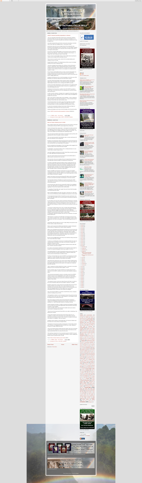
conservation (82, 327)
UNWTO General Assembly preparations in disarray (58, 35)
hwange (91, 348)
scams (90, 376)
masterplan (92, 361)
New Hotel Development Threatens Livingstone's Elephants (88, 152)
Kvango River (88, 355)
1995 (82, 287)
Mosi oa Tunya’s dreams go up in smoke (56, 122)
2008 (82, 271)
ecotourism (93, 339)
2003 (82, 278)
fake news (89, 343)
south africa (85, 377)
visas (83, 392)
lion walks (88, 357)
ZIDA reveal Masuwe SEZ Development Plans (88, 87)
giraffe (92, 345)
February (83, 263)
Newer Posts (50, 344)
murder (81, 365)
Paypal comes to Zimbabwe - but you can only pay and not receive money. (87, 80)
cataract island (89, 322)
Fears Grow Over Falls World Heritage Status (88, 192)
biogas (81, 319)
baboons (87, 317)
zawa (89, 400)
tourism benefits (92, 379)
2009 (82, 269)
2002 (82, 279)
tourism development (85, 380)
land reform (82, 356)
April (83, 260)
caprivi (86, 321)
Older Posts (74, 344)
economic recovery (87, 339)
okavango (93, 366)
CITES (88, 325)
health (84, 347)
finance (87, 344)
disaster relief (86, 337)
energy (87, 341)
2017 (82, 238)
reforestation (81, 373)
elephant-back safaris (91, 340)
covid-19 (87, 328)
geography (85, 345)
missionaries (86, 363)
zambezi (93, 398)
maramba (87, 361)
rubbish (90, 375)
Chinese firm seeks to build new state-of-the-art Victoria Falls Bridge (89, 143)
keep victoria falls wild (91, 354)
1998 (82, 284)
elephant (83, 340)
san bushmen (86, 376)
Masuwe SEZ (86, 362)
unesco (81, 386)
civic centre (91, 325)
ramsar (88, 372)
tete (83, 378)
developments (87, 336)
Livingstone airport (88, 358)
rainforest (82, 372)
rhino (82, 374)
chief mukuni (87, 324)
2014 (82, 242)
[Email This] (65, 115)
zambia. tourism (84, 400)
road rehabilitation (85, 375)
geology (89, 345)
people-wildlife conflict (90, 368)
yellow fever (88, 398)
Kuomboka (83, 355)
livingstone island (84, 359)
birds (84, 319)
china (81, 325)
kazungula (83, 354)
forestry (92, 344)
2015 (82, 241)
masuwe (81, 362)
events (81, 343)
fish (89, 344)
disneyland (91, 337)
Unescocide (88, 386)
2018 (82, 236)
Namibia (89, 365)
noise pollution (88, 366)
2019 (82, 235)
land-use (87, 356)
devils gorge (92, 336)
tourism (56, 341)
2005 (82, 275)
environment (81, 342)
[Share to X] (67, 115)
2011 (82, 266)
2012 (82, 245)
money (94, 363)
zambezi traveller (85, 399)
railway (85, 371)
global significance (82, 346)
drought (81, 338)
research (93, 373)
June (83, 257)
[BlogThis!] (66, 115)
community (90, 326)
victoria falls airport (83, 388)
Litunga (93, 357)
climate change (82, 326)
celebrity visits (85, 323)
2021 (82, 232)
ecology (89, 338)
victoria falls (60, 341)
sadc (81, 376)
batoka (86, 318)
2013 (82, 244)
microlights (92, 362)
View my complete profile (84, 75)
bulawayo (81, 321)
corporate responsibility (90, 327)
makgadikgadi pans (82, 361)
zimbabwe (64, 341)
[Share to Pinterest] (69, 115)
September (84, 249)
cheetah (82, 324)
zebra (92, 400)
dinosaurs (81, 337)
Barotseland (82, 318)
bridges (91, 320)
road (80, 375)
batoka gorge (90, 318)
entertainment (91, 341)
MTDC (87, 364)
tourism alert (86, 379)
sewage (93, 376)
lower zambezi (84, 360)
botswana (86, 320)
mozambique (83, 364)
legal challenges (91, 356)
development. (81, 336)
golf (91, 346)
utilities (82, 387)
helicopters (88, 347)
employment (83, 341)
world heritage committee (85, 397)
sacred (94, 375)
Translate (88, 435)
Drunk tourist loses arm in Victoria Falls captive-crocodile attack (88, 175)
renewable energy (87, 373)
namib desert (85, 365)
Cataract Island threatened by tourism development (89, 160)
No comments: (60, 115)
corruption (81, 328)
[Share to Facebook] (68, 115)
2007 (82, 272)
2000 (82, 281)
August (83, 251)
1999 (82, 282)
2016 (82, 239)
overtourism (89, 367)
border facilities (82, 320)
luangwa (92, 360)
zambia (93, 399)
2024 (82, 228)
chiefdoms (91, 324)
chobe (84, 325)
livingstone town (92, 359)
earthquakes (85, 338)
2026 (82, 225)
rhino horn (85, 374)
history (93, 347)
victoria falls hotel (88, 390)
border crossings (89, 319)
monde (90, 363)
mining (81, 363)
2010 (82, 268)
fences (84, 344)
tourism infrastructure (89, 381)
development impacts (91, 335)
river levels (91, 374)
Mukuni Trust (91, 364)
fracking (81, 345)
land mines (93, 355)
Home (62, 344)
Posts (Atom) (54, 346)
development (52, 341)
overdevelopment (83, 367)
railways (90, 371)
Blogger (77, 473)
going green (88, 346)
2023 (82, 229)
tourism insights (83, 382)
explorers (85, 343)
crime (85, 329)
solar (81, 377)
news (84, 366)
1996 (82, 285)
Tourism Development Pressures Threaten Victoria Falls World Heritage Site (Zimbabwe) (89, 184)
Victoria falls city (86, 389)
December (84, 246)
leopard (81, 357)
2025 (82, 226)
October (83, 248)
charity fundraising (92, 323)
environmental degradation (89, 342)
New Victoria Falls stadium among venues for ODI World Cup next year (87, 94)
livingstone (82, 358)
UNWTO (93, 386)
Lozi (88, 360)
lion (83, 357)
